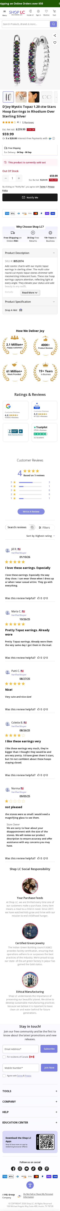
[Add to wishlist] (55, 43)
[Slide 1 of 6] (8, 97)
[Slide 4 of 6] (46, 97)
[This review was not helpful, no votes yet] (44, 598)
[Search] (53, 24)
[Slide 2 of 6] (21, 97)
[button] (53, 138)
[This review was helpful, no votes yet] (38, 598)
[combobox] (26, 24)
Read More (28, 292)
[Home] (17, 13)
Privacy (28, 1075)
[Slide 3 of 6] (34, 97)
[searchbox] (17, 527)
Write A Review (31, 511)
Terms (20, 1075)
